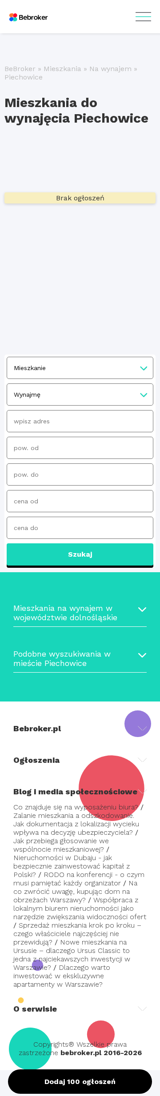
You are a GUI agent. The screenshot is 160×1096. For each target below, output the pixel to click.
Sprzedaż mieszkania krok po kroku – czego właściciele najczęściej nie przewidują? (77, 933)
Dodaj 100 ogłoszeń (80, 1081)
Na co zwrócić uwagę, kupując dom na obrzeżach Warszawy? (75, 891)
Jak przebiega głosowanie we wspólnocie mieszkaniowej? (61, 845)
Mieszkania (62, 68)
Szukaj (80, 554)
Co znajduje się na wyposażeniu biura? (75, 807)
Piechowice (23, 77)
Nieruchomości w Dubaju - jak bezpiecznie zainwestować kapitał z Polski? (71, 866)
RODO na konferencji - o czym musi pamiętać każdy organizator (78, 878)
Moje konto (143, 16)
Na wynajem (110, 68)
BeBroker (20, 68)
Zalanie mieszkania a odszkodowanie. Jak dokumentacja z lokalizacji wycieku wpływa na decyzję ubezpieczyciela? (76, 824)
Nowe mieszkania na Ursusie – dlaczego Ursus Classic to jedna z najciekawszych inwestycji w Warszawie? (71, 955)
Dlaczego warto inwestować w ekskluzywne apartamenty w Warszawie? (61, 975)
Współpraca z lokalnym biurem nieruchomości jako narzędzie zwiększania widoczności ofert (79, 908)
